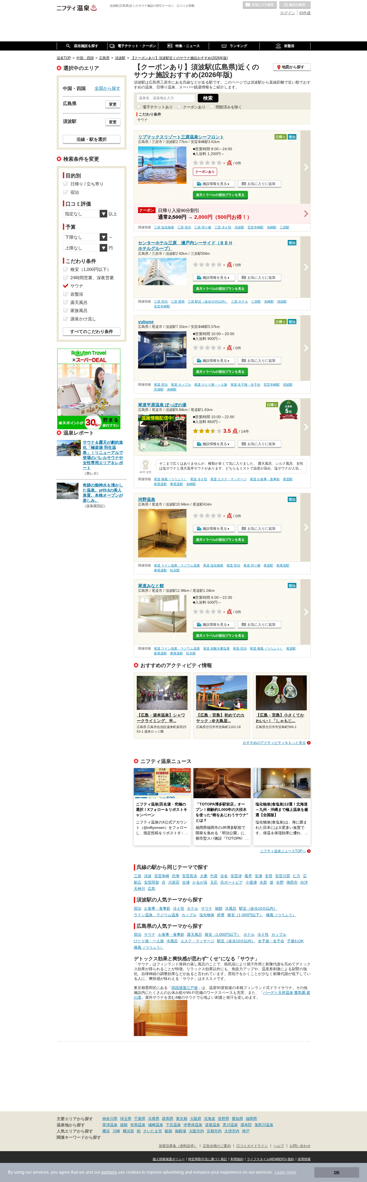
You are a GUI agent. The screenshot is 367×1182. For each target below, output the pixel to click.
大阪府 (195, 1118)
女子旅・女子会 (271, 941)
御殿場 (180, 1131)
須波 (148, 876)
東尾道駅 (176, 484)
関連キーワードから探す (79, 1137)
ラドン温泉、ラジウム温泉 (156, 915)
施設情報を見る (215, 184)
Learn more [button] (285, 1172)
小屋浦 (251, 882)
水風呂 (230, 908)
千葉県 (139, 1118)
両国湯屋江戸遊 (184, 988)
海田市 (292, 882)
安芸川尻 (282, 876)
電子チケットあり (158, 107)
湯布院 (246, 1125)
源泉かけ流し (83, 319)
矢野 (280, 882)
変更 (113, 104)
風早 (248, 876)
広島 (151, 888)
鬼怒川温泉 (263, 1125)
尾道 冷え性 (198, 479)
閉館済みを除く (229, 107)
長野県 (223, 1118)
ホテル (192, 908)
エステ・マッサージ (197, 941)
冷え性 (178, 908)
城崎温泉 (155, 1125)
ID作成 (305, 13)
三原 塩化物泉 (164, 227)
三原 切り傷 (202, 227)
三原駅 (284, 227)
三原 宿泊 (184, 227)
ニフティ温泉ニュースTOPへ (283, 851)
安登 (268, 876)
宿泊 (137, 908)
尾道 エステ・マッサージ (228, 479)
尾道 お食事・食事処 (265, 479)
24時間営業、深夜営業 (92, 277)
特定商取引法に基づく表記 (207, 1159)
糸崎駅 (271, 227)
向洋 (304, 882)
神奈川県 (109, 1118)
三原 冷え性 (222, 227)
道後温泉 (212, 1125)
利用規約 (237, 1159)
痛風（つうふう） (281, 915)
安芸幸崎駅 (255, 227)
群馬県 (167, 1118)
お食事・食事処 (157, 908)
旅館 (218, 908)
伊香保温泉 (193, 1125)
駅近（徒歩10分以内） (258, 908)
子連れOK (295, 941)
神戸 (246, 1131)
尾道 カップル (181, 384)
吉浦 (186, 882)
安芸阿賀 (151, 882)
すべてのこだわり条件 (91, 331)
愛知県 (237, 1118)
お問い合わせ (300, 1146)
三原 (137, 876)
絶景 (221, 915)
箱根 (124, 1125)
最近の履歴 (295, 5)
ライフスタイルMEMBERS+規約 (270, 1159)
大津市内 (231, 1131)
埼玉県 (125, 1118)
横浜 (106, 1131)
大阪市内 (196, 1131)
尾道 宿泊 (161, 384)
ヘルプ (279, 1146)
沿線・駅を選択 (92, 139)
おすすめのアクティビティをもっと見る (274, 743)
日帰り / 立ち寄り (87, 184)
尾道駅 (288, 479)
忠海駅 (159, 389)
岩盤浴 (76, 294)
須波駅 (239, 227)
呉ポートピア (231, 882)
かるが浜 (199, 882)
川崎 (116, 1131)
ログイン (287, 13)
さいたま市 (152, 1131)
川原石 (173, 882)
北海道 (209, 1118)
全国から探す (107, 88)
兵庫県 (153, 1118)
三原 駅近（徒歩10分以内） (208, 301)
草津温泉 (109, 1125)
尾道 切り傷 (251, 565)
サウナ (206, 908)
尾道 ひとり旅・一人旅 (210, 384)
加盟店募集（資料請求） (178, 1146)
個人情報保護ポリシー (169, 1159)
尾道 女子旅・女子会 (245, 384)
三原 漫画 (178, 301)
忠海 (175, 876)
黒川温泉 (230, 1125)
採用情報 (304, 1159)
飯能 (168, 1131)
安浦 (258, 876)
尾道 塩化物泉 (213, 565)
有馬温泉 (137, 1125)
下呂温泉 (173, 1125)
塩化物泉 (206, 915)
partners (109, 1172)
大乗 (203, 876)
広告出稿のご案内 (217, 1146)
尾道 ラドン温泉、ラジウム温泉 (177, 565)
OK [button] (337, 1172)
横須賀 (128, 1131)
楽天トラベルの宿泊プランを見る (220, 195)
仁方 (296, 876)
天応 (214, 882)
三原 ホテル (239, 301)
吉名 (224, 876)
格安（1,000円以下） (245, 915)
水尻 (263, 882)
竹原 (214, 876)
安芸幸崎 (161, 876)
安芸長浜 (189, 876)
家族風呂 (79, 310)
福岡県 (251, 1118)
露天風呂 (194, 934)
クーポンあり (194, 107)
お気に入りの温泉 (260, 5)
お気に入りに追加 (261, 184)
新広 (137, 882)
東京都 (181, 1118)
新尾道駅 (160, 484)
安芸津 (236, 876)
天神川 (139, 888)
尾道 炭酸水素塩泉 (216, 648)
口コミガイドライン (252, 1146)
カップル (189, 915)
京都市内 (214, 1131)
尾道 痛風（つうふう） (170, 479)
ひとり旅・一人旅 (149, 941)
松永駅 (175, 570)
